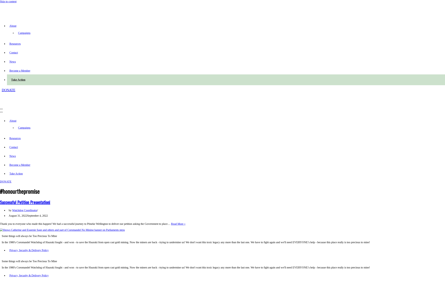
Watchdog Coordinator (24, 210)
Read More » (178, 223)
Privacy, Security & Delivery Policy (29, 250)
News (12, 61)
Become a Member (19, 70)
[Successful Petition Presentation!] (62, 229)
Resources (15, 43)
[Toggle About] (61, 120)
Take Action (18, 79)
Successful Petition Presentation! (25, 202)
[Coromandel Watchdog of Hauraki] (18, 16)
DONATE (8, 90)
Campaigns (24, 32)
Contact (13, 52)
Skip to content (8, 1)
